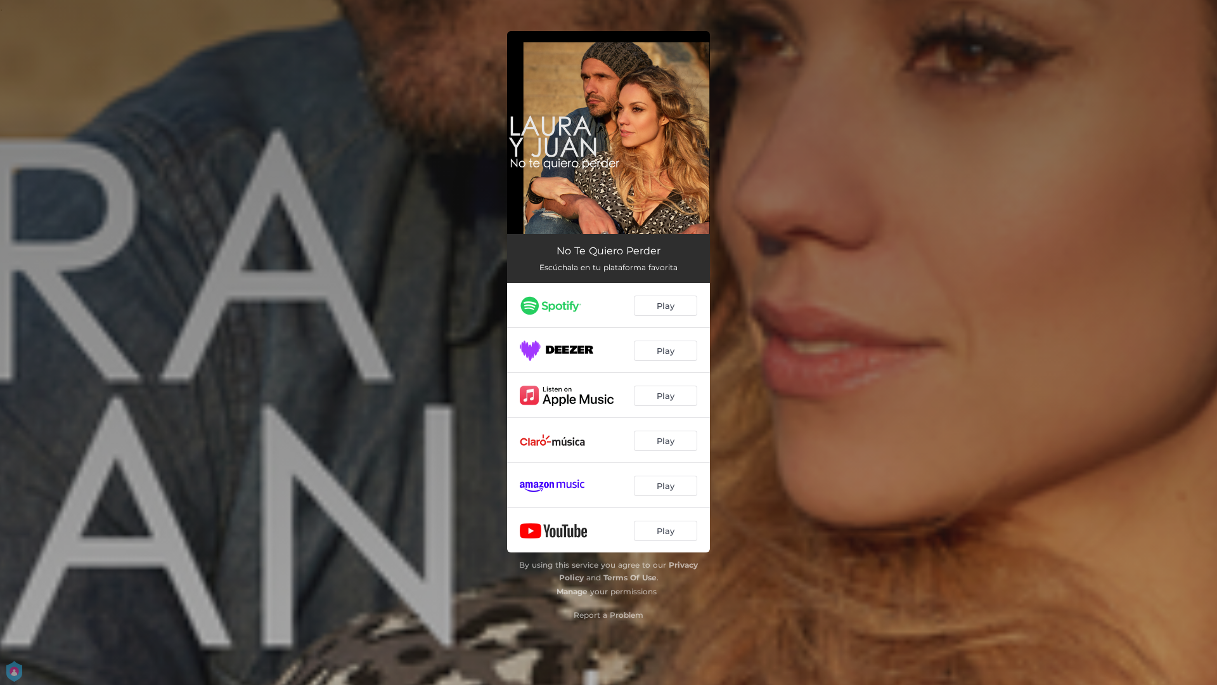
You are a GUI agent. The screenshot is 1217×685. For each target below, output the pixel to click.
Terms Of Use (630, 577)
